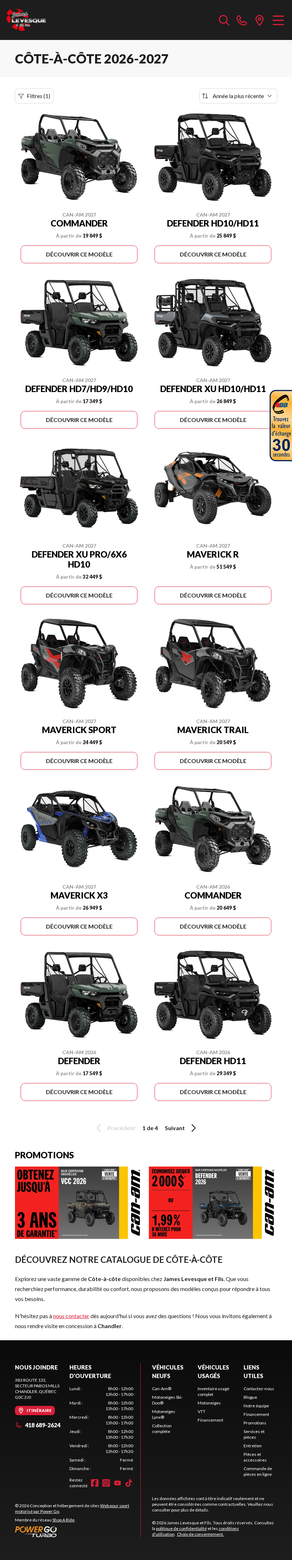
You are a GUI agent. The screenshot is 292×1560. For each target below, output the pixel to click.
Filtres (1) (38, 95)
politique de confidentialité (181, 1528)
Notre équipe (256, 1405)
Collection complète (162, 1428)
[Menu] (278, 20)
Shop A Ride (63, 1520)
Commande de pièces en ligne (258, 1471)
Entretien (253, 1445)
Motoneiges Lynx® (163, 1414)
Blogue (250, 1397)
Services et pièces (254, 1434)
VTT (201, 1411)
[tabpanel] (101, 1429)
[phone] (242, 20)
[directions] (259, 20)
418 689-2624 (42, 1425)
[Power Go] (77, 1531)
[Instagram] (106, 1483)
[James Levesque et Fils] (26, 20)
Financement (210, 1420)
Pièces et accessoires (255, 1457)
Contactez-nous (259, 1388)
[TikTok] (129, 1483)
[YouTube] (117, 1483)
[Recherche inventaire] (224, 20)
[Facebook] (94, 1483)
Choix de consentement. (200, 1534)
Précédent (121, 1127)
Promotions (255, 1423)
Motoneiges (209, 1403)
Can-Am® (161, 1388)
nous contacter (71, 1315)
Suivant (175, 1127)
